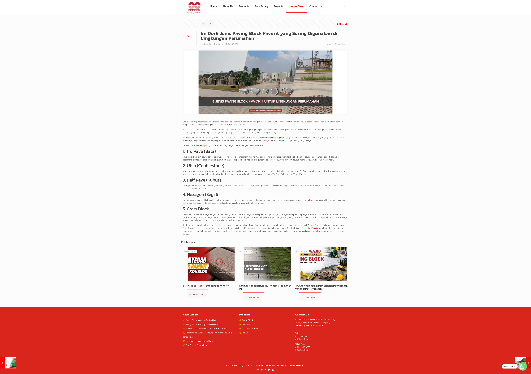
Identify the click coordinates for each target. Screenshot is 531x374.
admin (219, 44)
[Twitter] (261, 369)
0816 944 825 (301, 339)
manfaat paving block (275, 137)
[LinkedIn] (269, 369)
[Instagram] (272, 369)
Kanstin (314, 228)
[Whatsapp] (523, 366)
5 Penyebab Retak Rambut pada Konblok (206, 286)
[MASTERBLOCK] (194, 6)
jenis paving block (208, 145)
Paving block (308, 200)
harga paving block (313, 231)
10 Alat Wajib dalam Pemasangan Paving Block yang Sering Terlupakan (321, 287)
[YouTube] (265, 369)
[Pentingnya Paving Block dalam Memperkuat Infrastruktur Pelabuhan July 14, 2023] (8, 362)
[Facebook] (258, 369)
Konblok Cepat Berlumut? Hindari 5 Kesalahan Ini (265, 287)
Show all (343, 24)
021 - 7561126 (301, 336)
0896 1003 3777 (302, 347)
